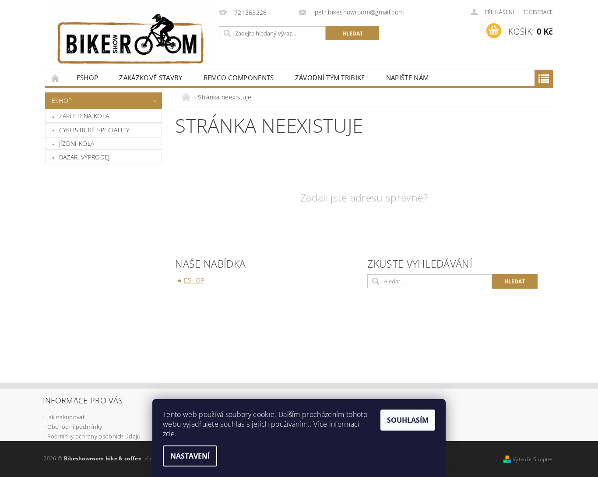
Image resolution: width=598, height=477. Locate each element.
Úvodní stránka (55, 77)
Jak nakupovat (65, 417)
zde (169, 433)
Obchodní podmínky (74, 427)
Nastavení (190, 456)
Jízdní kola (77, 143)
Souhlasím (408, 420)
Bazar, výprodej (84, 157)
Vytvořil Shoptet (533, 459)
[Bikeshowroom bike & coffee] (130, 39)
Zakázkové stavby (150, 77)
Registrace (537, 12)
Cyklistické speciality (94, 130)
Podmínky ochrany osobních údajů (94, 436)
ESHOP (87, 77)
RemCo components (239, 77)
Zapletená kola (84, 116)
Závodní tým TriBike (330, 77)
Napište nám (407, 77)
